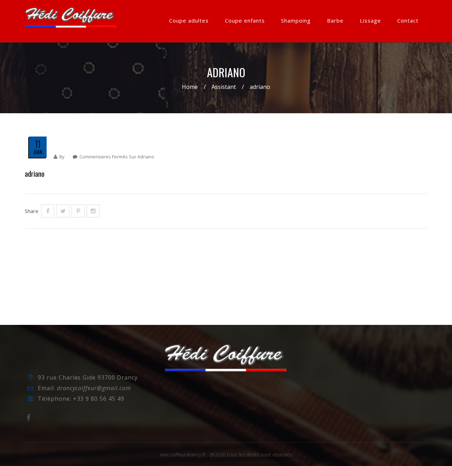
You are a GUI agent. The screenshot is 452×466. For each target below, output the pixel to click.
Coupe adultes (189, 20)
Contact (407, 20)
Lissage (370, 20)
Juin (37, 152)
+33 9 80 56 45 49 (98, 399)
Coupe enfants (245, 20)
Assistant (224, 87)
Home (190, 87)
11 (38, 143)
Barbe (335, 20)
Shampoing (296, 20)
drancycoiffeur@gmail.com (94, 388)
